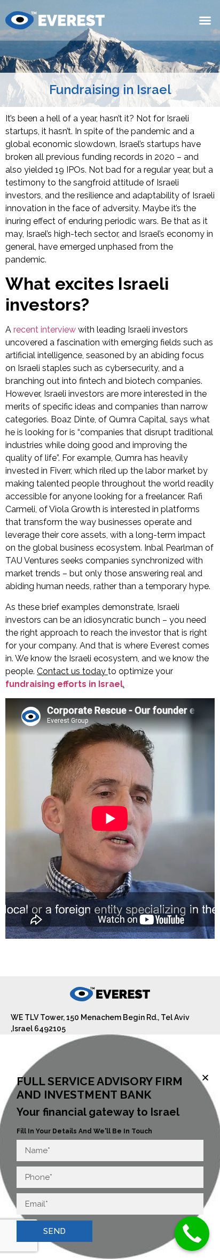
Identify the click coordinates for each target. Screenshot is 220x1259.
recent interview (44, 330)
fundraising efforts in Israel (64, 684)
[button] (205, 20)
